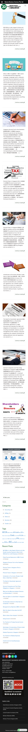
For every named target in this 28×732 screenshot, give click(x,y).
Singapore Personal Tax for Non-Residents (13, 562)
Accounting (7, 509)
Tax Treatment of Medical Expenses (11, 635)
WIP (21, 542)
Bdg (19, 532)
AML (12, 532)
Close (3, 535)
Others (6, 516)
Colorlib (11, 730)
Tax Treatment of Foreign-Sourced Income (13, 622)
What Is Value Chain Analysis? (10, 615)
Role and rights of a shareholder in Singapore (13, 596)
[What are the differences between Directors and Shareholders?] (14, 408)
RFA (5, 542)
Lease (3, 538)
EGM (18, 535)
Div (16, 535)
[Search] (24, 502)
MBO (8, 538)
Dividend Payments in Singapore (10, 632)
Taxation (7, 523)
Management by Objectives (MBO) (11, 607)
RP (8, 542)
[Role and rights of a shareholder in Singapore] (14, 455)
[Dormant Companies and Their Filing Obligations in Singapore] (14, 357)
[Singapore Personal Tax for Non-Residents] (14, 119)
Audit (17, 532)
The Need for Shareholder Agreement (12, 581)
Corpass (8, 535)
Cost (12, 535)
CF (23, 532)
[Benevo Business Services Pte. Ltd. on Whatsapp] (12, 656)
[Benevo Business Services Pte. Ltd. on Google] (6, 656)
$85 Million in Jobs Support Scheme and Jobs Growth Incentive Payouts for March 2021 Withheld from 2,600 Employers (14, 552)
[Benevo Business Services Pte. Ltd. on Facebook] (3, 656)
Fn (23, 535)
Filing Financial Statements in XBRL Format (13, 557)
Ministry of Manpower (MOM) (9, 715)
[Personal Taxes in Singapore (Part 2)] (14, 172)
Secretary (7, 520)
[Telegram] (15, 656)
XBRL (23, 542)
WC (19, 542)
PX (17, 538)
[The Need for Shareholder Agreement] (14, 310)
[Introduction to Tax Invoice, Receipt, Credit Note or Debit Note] (14, 266)
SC (10, 541)
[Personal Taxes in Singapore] (14, 218)
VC (17, 542)
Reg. (3, 542)
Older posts (7, 497)
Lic (5, 538)
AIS (10, 532)
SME (13, 542)
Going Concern (6, 618)
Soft (15, 542)
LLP (6, 538)
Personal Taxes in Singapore (10, 572)
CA (22, 532)
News (13, 538)
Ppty (15, 538)
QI (19, 538)
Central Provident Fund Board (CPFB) (10, 712)
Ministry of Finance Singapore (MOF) (10, 718)
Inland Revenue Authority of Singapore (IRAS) (12, 704)
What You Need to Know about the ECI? (12, 610)
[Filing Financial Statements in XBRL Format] (14, 64)
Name (11, 538)
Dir (14, 535)
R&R (21, 538)
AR (14, 532)
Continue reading (19, 49)
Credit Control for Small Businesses (11, 641)
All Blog (6, 513)
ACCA (4, 532)
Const (6, 535)
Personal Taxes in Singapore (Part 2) (11, 567)
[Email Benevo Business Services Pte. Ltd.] (9, 656)
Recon (23, 538)
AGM (8, 532)
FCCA (21, 535)
